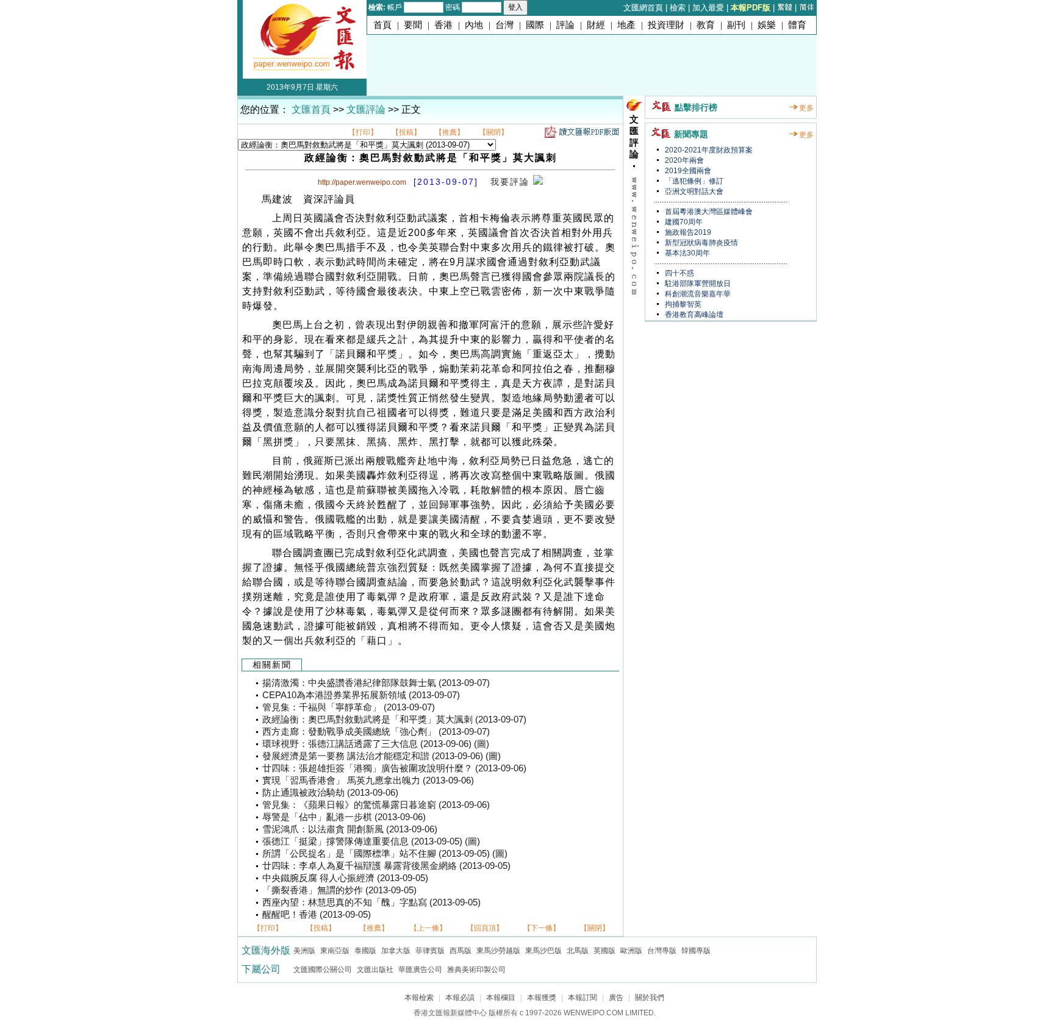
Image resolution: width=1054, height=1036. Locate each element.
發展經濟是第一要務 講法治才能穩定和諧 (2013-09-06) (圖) (381, 756)
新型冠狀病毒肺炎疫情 (700, 242)
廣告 (616, 997)
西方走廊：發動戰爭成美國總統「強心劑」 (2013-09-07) (376, 732)
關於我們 (649, 997)
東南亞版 (335, 950)
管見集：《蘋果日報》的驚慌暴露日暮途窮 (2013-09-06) (376, 805)
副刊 (736, 25)
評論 (565, 25)
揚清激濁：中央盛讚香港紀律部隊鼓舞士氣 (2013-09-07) (376, 683)
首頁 (382, 25)
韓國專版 (696, 950)
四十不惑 (678, 273)
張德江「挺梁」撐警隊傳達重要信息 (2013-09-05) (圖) (371, 841)
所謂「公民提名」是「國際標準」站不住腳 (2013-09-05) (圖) (384, 854)
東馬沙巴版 (543, 950)
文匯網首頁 (643, 7)
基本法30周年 (686, 253)
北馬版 (578, 950)
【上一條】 (428, 928)
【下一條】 (541, 928)
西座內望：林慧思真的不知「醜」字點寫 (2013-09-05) (371, 902)
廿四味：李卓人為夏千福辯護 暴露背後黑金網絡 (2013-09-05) (386, 866)
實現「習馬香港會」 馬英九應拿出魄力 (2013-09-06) (368, 780)
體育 (797, 25)
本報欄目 (500, 997)
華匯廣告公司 (420, 969)
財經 (596, 25)
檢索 (678, 7)
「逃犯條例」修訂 (693, 181)
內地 (474, 25)
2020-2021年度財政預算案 (708, 150)
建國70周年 (683, 222)
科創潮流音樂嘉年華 (697, 294)
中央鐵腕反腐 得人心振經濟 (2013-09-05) (345, 878)
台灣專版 (661, 950)
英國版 (604, 950)
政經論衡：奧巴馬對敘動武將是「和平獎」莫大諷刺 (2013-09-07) (394, 719)
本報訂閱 (582, 997)
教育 (706, 25)
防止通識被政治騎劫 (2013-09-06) (330, 793)
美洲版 (304, 950)
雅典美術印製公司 (476, 969)
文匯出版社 (375, 969)
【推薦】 (449, 132)
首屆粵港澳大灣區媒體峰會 (708, 211)
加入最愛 (708, 7)
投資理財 (666, 25)
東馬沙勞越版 (498, 950)
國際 (535, 25)
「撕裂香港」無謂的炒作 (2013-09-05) (339, 890)
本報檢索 (419, 997)
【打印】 (363, 132)
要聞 (413, 25)
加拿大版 (395, 950)
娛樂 (767, 25)
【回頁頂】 (485, 928)
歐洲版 (631, 950)
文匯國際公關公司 (322, 969)
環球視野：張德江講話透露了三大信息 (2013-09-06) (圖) (375, 744)
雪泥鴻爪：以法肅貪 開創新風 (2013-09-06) (349, 829)
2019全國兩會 (687, 170)
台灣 (504, 25)
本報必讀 (460, 997)
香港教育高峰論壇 (693, 314)
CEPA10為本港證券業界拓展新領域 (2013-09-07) (361, 695)
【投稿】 (406, 132)
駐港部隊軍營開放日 (697, 283)
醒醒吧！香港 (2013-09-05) (316, 915)
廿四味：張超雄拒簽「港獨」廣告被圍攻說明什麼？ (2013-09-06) (394, 768)
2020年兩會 (683, 160)
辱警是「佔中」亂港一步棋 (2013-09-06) (344, 817)
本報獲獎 (541, 997)
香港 (443, 25)
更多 (806, 108)
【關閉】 (493, 132)
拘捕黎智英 (682, 304)
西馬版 (460, 950)
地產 (626, 25)
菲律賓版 (430, 950)
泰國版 (365, 950)
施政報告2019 (687, 232)
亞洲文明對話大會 (693, 191)
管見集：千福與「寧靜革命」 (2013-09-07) (348, 707)
